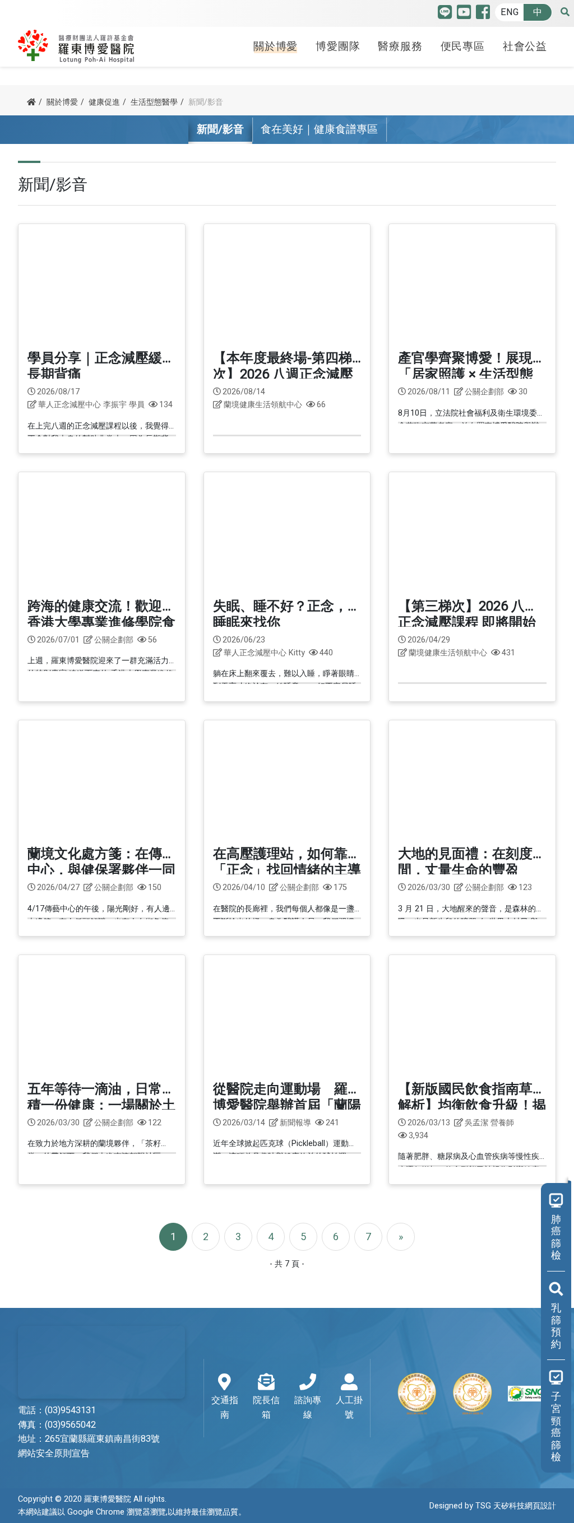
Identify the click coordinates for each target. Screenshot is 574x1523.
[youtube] (464, 14)
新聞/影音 (220, 129)
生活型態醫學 (154, 102)
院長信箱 (266, 1408)
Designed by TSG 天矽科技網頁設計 (492, 1506)
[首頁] (31, 102)
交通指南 (224, 1408)
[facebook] (483, 14)
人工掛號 (349, 1408)
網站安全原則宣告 (54, 1453)
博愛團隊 (338, 46)
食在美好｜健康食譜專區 (319, 129)
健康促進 (104, 102)
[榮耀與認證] (472, 1393)
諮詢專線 (307, 1408)
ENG (510, 12)
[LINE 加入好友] (445, 14)
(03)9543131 (70, 1410)
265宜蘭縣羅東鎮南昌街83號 (102, 1439)
